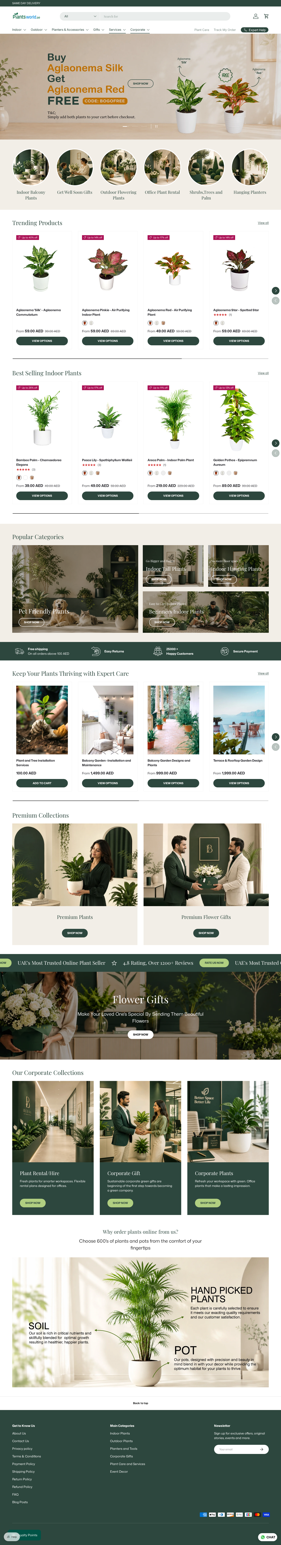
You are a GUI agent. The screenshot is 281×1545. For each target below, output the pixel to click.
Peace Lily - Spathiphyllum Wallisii (107, 460)
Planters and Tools (123, 1449)
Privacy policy (22, 1449)
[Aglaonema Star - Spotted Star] (239, 269)
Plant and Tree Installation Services (35, 762)
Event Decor (119, 1471)
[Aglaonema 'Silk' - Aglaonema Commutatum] (42, 269)
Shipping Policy (23, 1471)
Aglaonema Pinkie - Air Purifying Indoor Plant (106, 312)
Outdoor (37, 29)
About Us (19, 1433)
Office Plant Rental (162, 192)
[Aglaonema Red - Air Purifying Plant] (173, 269)
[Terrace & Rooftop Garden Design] (239, 720)
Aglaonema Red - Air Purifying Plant (170, 312)
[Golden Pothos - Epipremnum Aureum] (239, 419)
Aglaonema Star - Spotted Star (236, 310)
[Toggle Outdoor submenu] (45, 29)
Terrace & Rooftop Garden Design (237, 760)
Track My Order (225, 30)
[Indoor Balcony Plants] (31, 167)
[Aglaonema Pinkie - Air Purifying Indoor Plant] (108, 269)
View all (263, 223)
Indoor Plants (120, 1433)
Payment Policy (23, 1464)
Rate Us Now (150, 963)
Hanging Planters (250, 192)
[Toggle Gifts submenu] (103, 29)
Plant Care (201, 30)
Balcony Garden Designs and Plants (169, 762)
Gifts (96, 29)
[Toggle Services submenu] (124, 29)
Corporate (137, 29)
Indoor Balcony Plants (31, 195)
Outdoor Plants (121, 1441)
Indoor (17, 29)
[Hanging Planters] (250, 167)
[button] (266, 16)
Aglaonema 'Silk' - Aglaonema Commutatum (38, 312)
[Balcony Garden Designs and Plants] (173, 720)
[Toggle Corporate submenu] (148, 29)
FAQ (15, 1494)
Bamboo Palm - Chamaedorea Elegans (38, 462)
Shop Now (140, 122)
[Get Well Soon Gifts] (75, 167)
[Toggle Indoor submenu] (24, 29)
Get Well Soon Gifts (74, 192)
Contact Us (20, 1441)
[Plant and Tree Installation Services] (42, 720)
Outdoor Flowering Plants (118, 195)
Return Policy (22, 1479)
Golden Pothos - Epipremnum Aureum (235, 462)
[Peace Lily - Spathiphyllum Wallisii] (108, 419)
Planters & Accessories (68, 29)
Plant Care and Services (127, 1464)
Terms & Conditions (26, 1456)
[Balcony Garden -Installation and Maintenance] (108, 720)
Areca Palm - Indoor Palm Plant (171, 460)
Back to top (140, 1403)
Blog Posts (20, 1502)
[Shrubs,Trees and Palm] (206, 167)
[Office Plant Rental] (162, 167)
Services (115, 29)
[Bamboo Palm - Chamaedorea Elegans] (42, 419)
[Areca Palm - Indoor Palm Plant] (173, 419)
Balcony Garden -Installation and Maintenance (106, 762)
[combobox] (145, 16)
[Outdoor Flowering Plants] (118, 167)
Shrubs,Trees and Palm (206, 195)
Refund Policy (22, 1487)
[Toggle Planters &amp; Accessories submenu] (87, 29)
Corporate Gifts (121, 1456)
